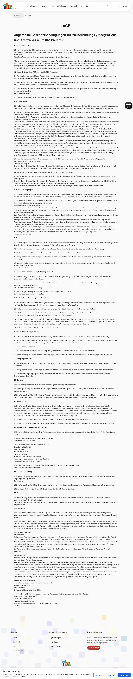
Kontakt (124, 6)
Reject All (111, 675)
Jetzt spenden (94, 648)
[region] (66, 673)
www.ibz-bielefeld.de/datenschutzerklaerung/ (92, 423)
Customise (98, 675)
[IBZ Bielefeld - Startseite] (11, 6)
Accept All (124, 675)
